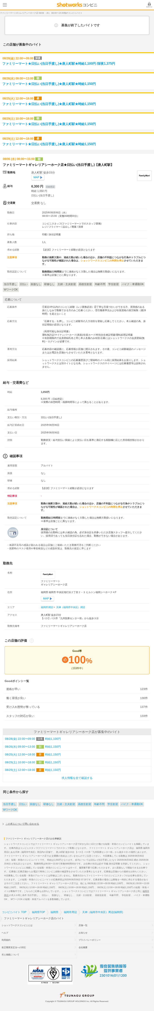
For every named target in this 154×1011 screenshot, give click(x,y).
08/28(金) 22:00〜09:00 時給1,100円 (33, 738)
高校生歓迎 (84, 804)
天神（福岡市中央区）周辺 (70, 607)
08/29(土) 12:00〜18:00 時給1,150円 (33, 769)
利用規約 (6, 940)
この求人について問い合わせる (22, 823)
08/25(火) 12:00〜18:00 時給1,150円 (33, 754)
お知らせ (83, 933)
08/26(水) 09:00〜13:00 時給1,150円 (33, 746)
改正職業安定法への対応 (14, 947)
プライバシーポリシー (90, 940)
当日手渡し (9, 804)
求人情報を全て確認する (77, 778)
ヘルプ (5, 933)
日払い (23, 804)
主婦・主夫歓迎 (66, 804)
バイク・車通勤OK (132, 804)
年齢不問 (99, 804)
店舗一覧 (83, 925)
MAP (36, 177)
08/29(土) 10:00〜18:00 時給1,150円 (33, 762)
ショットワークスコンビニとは (17, 925)
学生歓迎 (112, 804)
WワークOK (10, 809)
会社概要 (83, 947)
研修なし (48, 804)
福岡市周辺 (47, 607)
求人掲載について (10, 954)
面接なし (35, 804)
